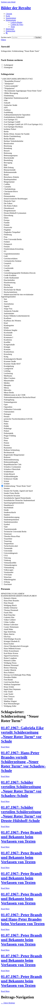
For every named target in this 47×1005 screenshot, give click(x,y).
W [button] (30, 79)
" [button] (1, 79)
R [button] (23, 79)
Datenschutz (10, 31)
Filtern (3, 40)
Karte (8, 16)
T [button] (26, 79)
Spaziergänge (11, 18)
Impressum (10, 29)
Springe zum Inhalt (8, 2)
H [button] (12, 79)
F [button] (10, 79)
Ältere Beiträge (8, 1003)
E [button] (9, 79)
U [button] (27, 79)
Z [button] (32, 79)
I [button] (13, 79)
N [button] (20, 79)
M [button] (18, 79)
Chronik (9, 14)
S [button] (25, 79)
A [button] (3, 79)
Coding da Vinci (17, 24)
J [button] (14, 79)
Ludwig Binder (16, 22)
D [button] (7, 79)
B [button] (5, 79)
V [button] (29, 79)
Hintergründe (11, 20)
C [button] (6, 79)
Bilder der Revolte (16, 8)
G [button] (11, 79)
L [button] (16, 79)
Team (13, 27)
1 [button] (2, 79)
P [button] (22, 79)
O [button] (21, 79)
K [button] (15, 79)
